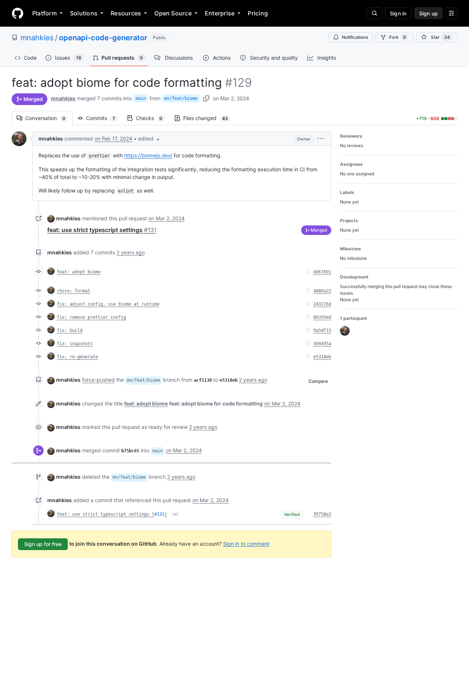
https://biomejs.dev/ (148, 155)
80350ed (322, 317)
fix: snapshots (75, 343)
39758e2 (322, 514)
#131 (159, 514)
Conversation (49, 118)
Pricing (258, 13)
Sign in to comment (246, 543)
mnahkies (37, 37)
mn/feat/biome (180, 98)
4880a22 (322, 291)
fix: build (69, 330)
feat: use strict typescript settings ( (105, 514)
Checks (153, 118)
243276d (322, 304)
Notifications (355, 37)
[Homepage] (17, 13)
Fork (397, 37)
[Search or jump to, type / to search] (374, 13)
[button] (149, 138)
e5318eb (322, 356)
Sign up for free (43, 544)
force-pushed (98, 380)
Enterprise (219, 13)
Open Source (173, 13)
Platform (44, 13)
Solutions (83, 13)
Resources (126, 13)
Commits (104, 118)
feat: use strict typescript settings (101, 229)
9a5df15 (322, 330)
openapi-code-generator (103, 37)
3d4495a (322, 343)
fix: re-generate (77, 356)
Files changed (209, 118)
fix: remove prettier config (91, 317)
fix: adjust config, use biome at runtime (108, 304)
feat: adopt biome (78, 271)
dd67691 (322, 271)
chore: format (73, 291)
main (141, 98)
